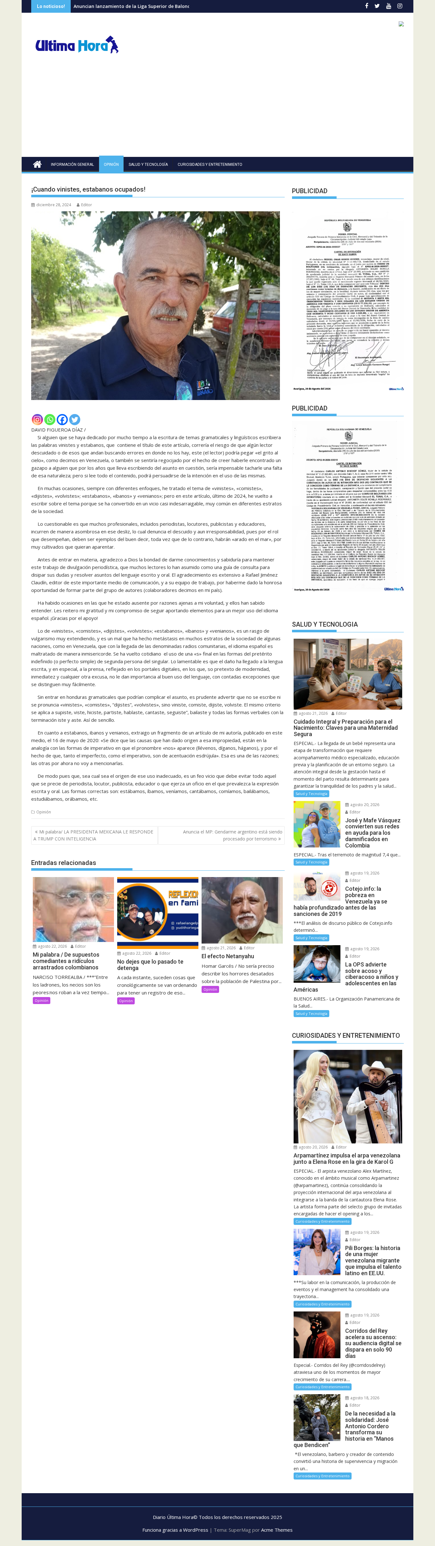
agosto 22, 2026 (52, 946)
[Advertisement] (217, 109)
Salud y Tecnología (148, 164)
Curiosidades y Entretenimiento (210, 164)
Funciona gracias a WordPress (175, 1530)
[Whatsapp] (49, 419)
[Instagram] (37, 419)
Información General (72, 164)
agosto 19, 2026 (364, 873)
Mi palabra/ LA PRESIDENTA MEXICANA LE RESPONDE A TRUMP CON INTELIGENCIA (93, 835)
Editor (86, 204)
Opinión (111, 164)
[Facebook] (62, 419)
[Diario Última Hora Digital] (37, 163)
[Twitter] (74, 419)
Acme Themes (277, 1530)
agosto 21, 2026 (221, 948)
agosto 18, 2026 (364, 1398)
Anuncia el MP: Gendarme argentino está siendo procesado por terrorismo (232, 835)
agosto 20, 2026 (364, 804)
